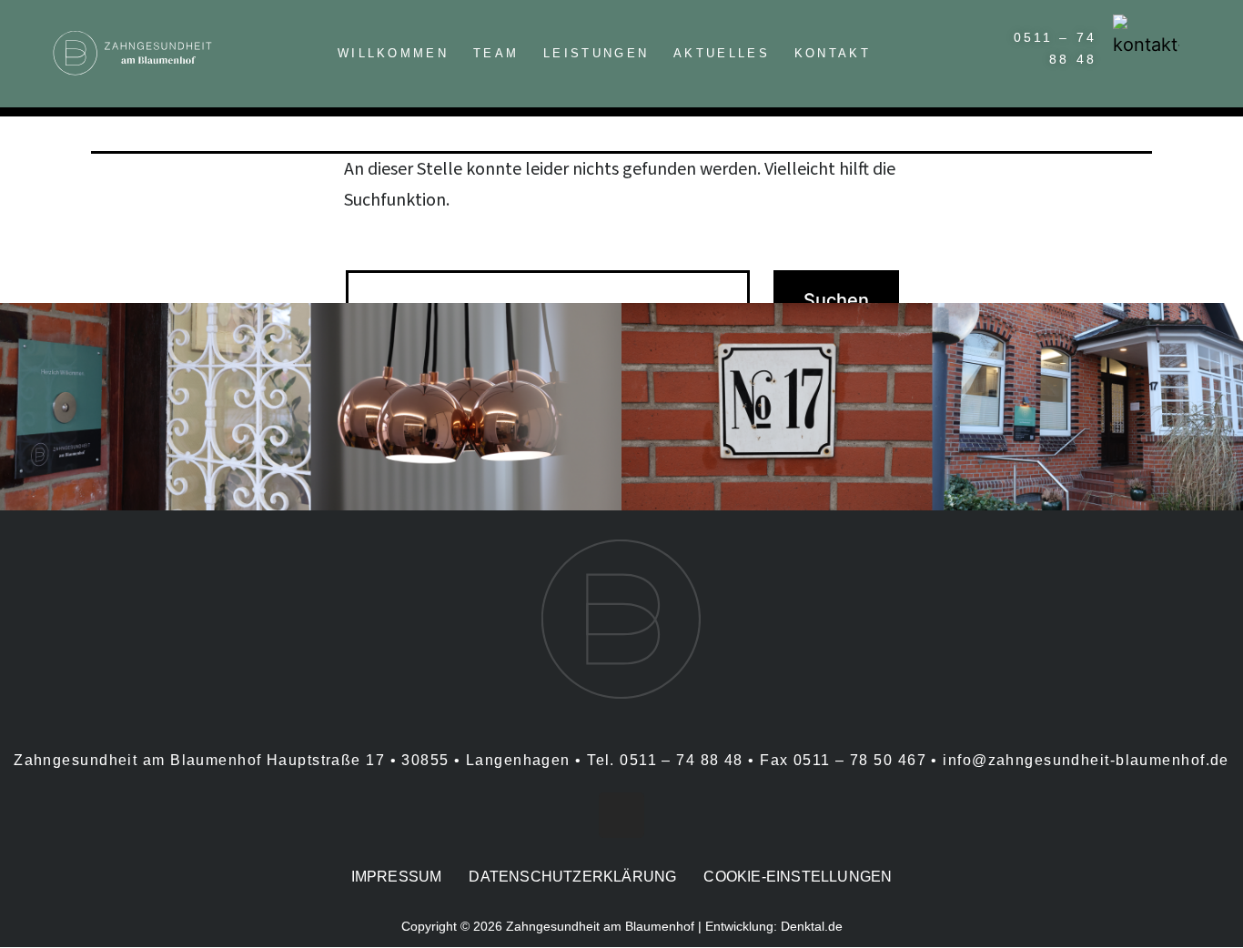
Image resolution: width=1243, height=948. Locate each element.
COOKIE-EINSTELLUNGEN (797, 876)
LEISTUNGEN (596, 53)
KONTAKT (832, 53)
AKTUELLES (721, 53)
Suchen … (383, 247)
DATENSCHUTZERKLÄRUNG (572, 876)
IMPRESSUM (396, 876)
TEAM (496, 53)
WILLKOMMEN (393, 53)
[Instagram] (621, 815)
